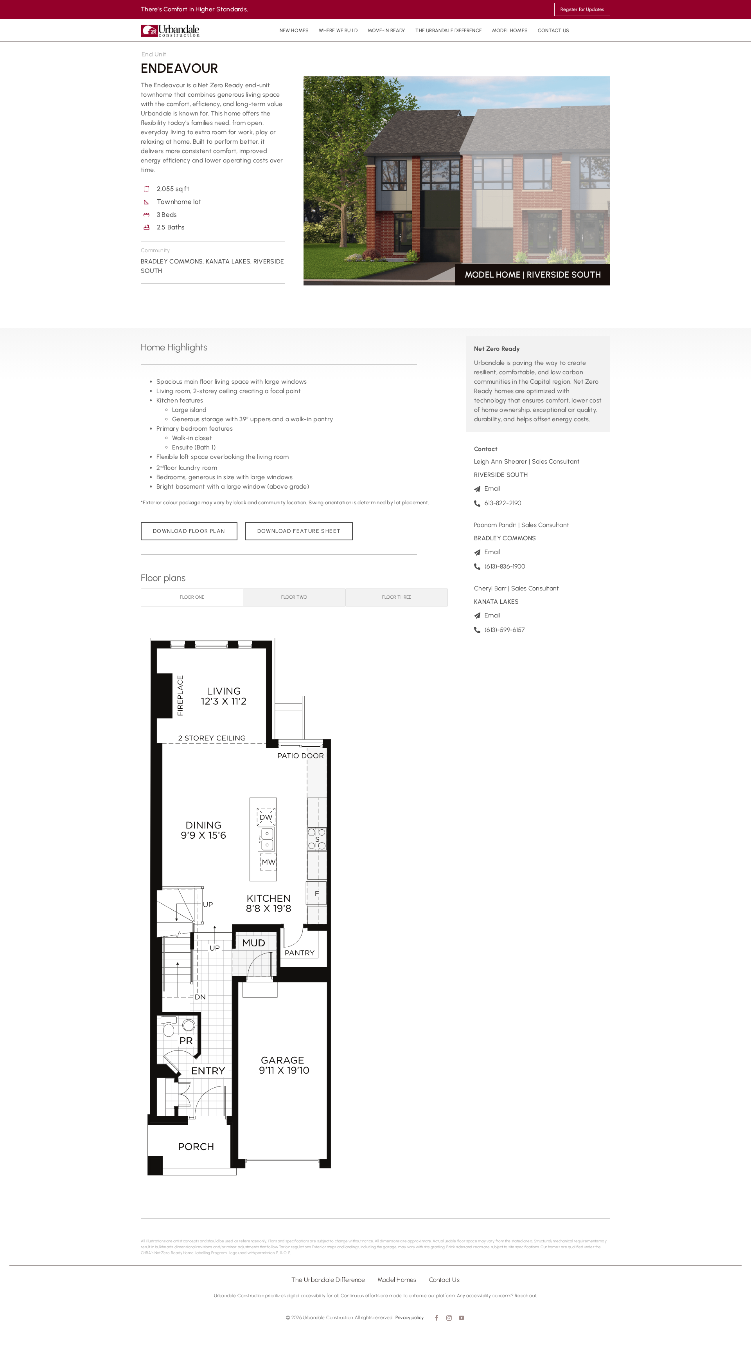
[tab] (192, 597)
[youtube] (460, 1317)
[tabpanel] (294, 904)
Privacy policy (409, 1317)
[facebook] (435, 1317)
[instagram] (448, 1317)
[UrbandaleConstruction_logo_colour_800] (170, 27)
